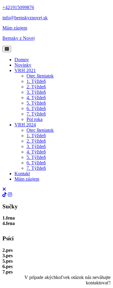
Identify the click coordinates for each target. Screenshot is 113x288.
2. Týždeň (36, 86)
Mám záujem (14, 27)
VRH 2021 (25, 70)
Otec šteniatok (40, 75)
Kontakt (22, 173)
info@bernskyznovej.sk (25, 17)
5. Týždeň (36, 103)
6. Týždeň (36, 108)
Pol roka (34, 119)
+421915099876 (18, 7)
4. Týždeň (36, 97)
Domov (21, 59)
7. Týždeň (36, 113)
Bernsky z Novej (18, 38)
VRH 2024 (25, 124)
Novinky (22, 65)
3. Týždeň (36, 92)
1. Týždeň (36, 81)
